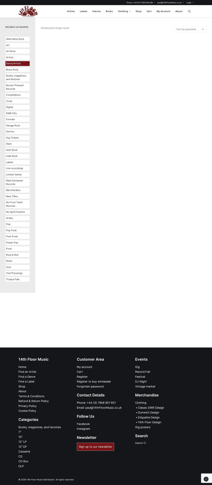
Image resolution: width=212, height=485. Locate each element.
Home (22, 367)
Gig (137, 367)
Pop (8, 224)
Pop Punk (11, 230)
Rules (9, 260)
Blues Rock (12, 69)
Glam (9, 143)
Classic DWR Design (151, 407)
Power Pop (12, 242)
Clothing (123, 11)
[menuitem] (141, 2)
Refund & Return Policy (33, 401)
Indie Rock (12, 156)
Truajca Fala (12, 279)
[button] (191, 11)
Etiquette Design (149, 417)
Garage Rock (13, 125)
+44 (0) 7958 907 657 (101, 402)
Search (139, 442)
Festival (140, 376)
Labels (84, 11)
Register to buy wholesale (94, 381)
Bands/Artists (13, 63)
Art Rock (11, 51)
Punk (9, 248)
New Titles (12, 196)
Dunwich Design (148, 412)
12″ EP (22, 446)
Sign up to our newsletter (95, 446)
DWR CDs (11, 113)
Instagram (83, 428)
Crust (9, 101)
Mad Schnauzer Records (14, 182)
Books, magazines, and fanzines (16, 77)
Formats (10, 119)
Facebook (83, 424)
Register (82, 376)
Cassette (24, 451)
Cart (149, 11)
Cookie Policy (27, 410)
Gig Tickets (12, 137)
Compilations (13, 94)
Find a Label (26, 381)
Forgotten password (90, 386)
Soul (8, 267)
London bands (14, 174)
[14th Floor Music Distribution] (28, 11)
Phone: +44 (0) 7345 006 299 (140, 2)
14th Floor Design (149, 422)
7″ (19, 432)
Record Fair (142, 371)
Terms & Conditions (31, 396)
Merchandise (13, 190)
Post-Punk (12, 236)
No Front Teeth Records (14, 204)
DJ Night (141, 381)
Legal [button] (188, 2)
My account (84, 367)
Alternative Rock (15, 38)
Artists (71, 11)
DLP (21, 466)
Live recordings (14, 168)
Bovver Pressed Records (15, 87)
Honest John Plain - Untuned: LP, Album (124, 213)
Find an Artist (27, 371)
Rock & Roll (12, 254)
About (179, 11)
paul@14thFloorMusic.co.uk (169, 2)
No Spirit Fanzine (15, 211)
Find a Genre (26, 376)
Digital (9, 107)
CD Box (23, 461)
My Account (163, 11)
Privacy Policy (27, 406)
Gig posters (142, 427)
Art (7, 45)
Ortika (9, 218)
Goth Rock (11, 150)
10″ (20, 437)
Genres (96, 11)
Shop (139, 11)
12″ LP (22, 441)
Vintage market (145, 386)
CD (20, 456)
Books (109, 11)
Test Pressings (14, 273)
